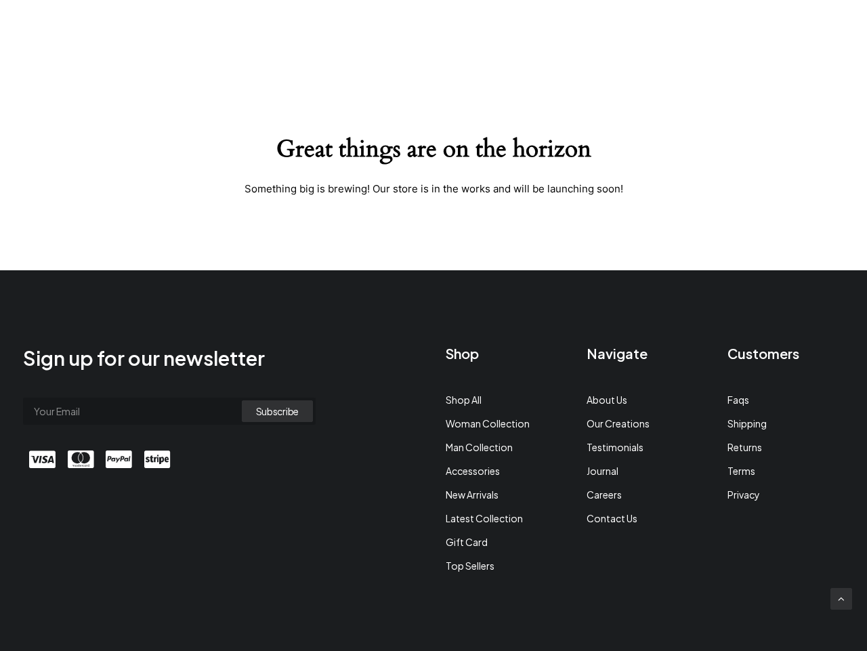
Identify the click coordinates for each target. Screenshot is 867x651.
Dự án (602, 31)
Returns (744, 447)
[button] (768, 31)
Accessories (473, 471)
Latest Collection (484, 518)
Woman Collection (488, 423)
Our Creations (618, 423)
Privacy (743, 494)
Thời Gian (659, 31)
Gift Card (467, 542)
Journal (602, 471)
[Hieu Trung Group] (73, 31)
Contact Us (612, 518)
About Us (607, 400)
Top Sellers (470, 566)
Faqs (738, 400)
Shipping (747, 423)
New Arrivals (472, 494)
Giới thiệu (545, 31)
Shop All (464, 400)
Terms (741, 471)
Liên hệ (718, 31)
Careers (604, 494)
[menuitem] (545, 31)
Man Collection (479, 447)
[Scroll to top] (841, 597)
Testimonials (615, 447)
